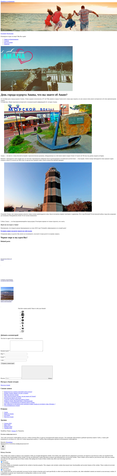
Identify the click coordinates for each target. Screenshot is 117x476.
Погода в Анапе (5, 385)
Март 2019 (7, 425)
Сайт (2, 360)
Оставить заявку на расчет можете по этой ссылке (16, 231)
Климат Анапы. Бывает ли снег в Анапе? (16, 393)
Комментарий (5, 351)
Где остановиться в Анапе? (12, 405)
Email (3, 357)
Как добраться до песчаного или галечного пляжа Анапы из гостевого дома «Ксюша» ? (29, 404)
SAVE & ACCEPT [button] (6, 474)
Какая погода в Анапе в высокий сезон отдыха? (18, 391)
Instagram (6, 44)
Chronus (13, 431)
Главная (6, 41)
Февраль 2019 (8, 426)
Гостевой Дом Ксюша (7, 33)
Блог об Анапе (8, 42)
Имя (2, 354)
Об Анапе (7, 415)
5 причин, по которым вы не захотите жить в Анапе (19, 402)
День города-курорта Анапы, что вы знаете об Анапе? (20, 396)
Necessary (5, 462)
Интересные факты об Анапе (12, 398)
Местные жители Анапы (11, 395)
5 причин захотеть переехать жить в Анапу (16, 399)
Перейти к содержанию (7, 1)
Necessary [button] (3, 460)
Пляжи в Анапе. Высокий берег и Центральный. (18, 401)
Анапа (6, 412)
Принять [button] (3, 442)
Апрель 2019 (8, 423)
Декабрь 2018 (8, 428)
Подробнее (9, 442)
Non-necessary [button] (5, 468)
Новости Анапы (9, 413)
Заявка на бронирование (11, 39)
